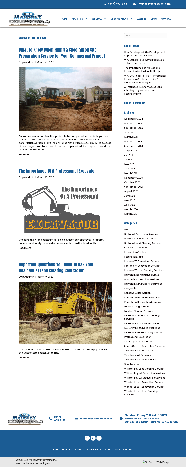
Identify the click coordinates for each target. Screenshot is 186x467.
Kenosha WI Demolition (137, 293)
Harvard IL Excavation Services (141, 279)
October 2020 (132, 182)
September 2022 (133, 128)
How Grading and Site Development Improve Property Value (144, 53)
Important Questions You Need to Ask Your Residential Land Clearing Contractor (56, 267)
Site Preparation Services (138, 341)
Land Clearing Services (137, 306)
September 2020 (134, 186)
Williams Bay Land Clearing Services (144, 368)
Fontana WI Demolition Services (142, 261)
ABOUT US (67, 450)
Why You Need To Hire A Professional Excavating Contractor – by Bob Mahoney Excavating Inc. (145, 79)
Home (56, 450)
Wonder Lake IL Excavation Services (144, 386)
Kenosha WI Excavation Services (142, 302)
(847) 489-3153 (117, 4)
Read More (25, 154)
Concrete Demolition (136, 247)
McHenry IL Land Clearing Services (143, 332)
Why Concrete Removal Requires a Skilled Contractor (144, 61)
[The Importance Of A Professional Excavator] (61, 208)
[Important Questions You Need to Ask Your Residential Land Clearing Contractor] (65, 313)
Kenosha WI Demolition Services (142, 297)
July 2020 (129, 196)
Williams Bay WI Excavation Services (144, 377)
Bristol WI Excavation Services (141, 238)
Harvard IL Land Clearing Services (143, 284)
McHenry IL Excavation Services (142, 328)
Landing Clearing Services (138, 311)
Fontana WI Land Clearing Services (144, 270)
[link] (64, 19)
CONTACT (128, 450)
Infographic (130, 288)
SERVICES (79, 450)
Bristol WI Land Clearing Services (142, 243)
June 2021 (129, 159)
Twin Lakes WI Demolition (138, 350)
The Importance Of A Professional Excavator (57, 171)
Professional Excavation (137, 337)
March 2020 (131, 209)
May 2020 (129, 200)
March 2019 (130, 214)
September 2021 (133, 146)
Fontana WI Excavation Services (142, 265)
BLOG (117, 450)
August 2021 (130, 150)
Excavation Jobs (133, 256)
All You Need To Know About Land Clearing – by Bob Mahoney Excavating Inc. (143, 90)
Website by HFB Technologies (33, 463)
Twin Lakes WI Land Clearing (140, 359)
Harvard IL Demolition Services (141, 275)
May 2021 (129, 164)
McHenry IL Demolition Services (142, 323)
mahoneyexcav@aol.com (155, 4)
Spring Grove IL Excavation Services (144, 346)
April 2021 (129, 168)
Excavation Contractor (137, 252)
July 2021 (129, 155)
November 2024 (133, 123)
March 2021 (130, 173)
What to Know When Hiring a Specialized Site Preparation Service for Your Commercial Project (62, 53)
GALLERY (108, 450)
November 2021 (133, 141)
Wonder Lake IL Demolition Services (144, 382)
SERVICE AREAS (94, 450)
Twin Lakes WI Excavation (138, 355)
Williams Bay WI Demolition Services (144, 373)
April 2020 (130, 205)
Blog (126, 229)
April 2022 (129, 132)
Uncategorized (132, 364)
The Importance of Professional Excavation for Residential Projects (144, 69)
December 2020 (133, 177)
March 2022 (131, 137)
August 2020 (131, 191)
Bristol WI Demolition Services (141, 234)
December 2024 (133, 119)
